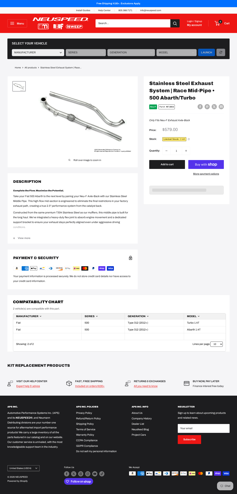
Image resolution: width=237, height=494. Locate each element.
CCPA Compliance (87, 440)
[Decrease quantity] (166, 151)
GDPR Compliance (87, 446)
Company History (142, 418)
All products (31, 67)
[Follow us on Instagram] (87, 473)
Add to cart (167, 164)
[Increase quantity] (186, 151)
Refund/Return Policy (88, 418)
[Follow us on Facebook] (66, 473)
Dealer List (138, 424)
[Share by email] (221, 106)
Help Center (104, 10)
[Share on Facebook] (200, 106)
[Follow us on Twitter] (73, 473)
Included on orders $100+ (90, 386)
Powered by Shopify (17, 481)
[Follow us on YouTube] (94, 473)
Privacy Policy (84, 413)
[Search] (175, 23)
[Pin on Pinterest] (207, 106)
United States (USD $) (20, 468)
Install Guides (83, 10)
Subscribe (189, 439)
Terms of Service (85, 429)
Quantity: (154, 150)
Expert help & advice (28, 386)
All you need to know (146, 386)
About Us (137, 413)
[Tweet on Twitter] (214, 106)
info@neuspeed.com (150, 10)
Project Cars (139, 434)
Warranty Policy (85, 434)
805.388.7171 (125, 10)
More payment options (206, 173)
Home (18, 67)
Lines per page (201, 344)
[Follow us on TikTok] (101, 473)
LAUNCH (206, 52)
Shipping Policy (85, 424)
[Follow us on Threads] (80, 473)
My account (194, 25)
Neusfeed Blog (140, 429)
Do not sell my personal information (96, 451)
